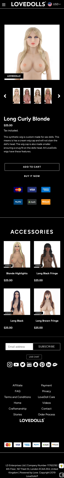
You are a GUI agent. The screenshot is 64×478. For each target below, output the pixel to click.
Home (17, 402)
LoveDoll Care (46, 397)
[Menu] (4, 4)
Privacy (46, 391)
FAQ (17, 391)
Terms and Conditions (17, 397)
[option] (16, 95)
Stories (17, 414)
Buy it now (32, 176)
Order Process (46, 414)
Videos (46, 402)
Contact (46, 408)
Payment (46, 385)
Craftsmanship (17, 408)
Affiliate (18, 385)
